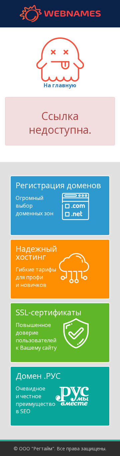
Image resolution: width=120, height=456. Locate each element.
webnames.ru (60, 13)
